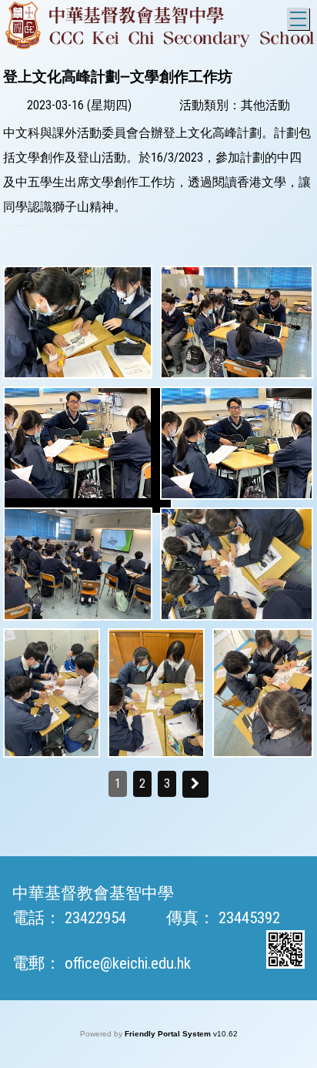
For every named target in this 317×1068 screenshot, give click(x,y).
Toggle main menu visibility (298, 19)
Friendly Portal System (169, 1033)
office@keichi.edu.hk (128, 963)
